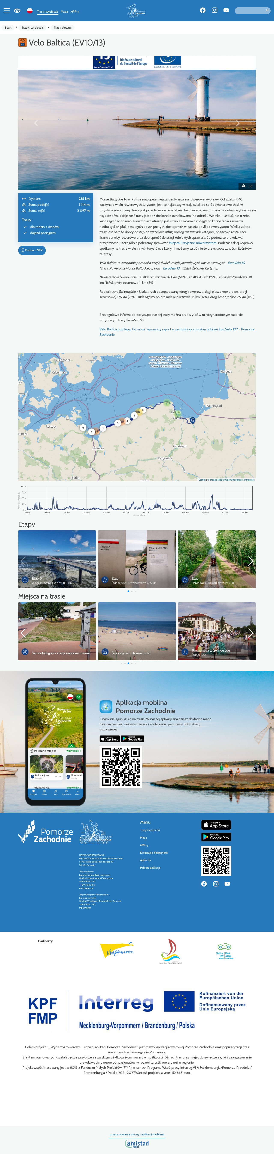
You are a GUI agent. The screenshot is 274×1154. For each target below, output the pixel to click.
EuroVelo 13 (171, 268)
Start (8, 27)
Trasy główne (62, 27)
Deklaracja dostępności (154, 852)
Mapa (64, 11)
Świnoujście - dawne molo (131, 653)
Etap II (196, 578)
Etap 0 (37, 578)
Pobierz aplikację (150, 867)
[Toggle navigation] (6, 10)
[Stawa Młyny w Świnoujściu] (137, 123)
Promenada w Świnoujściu (211, 650)
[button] (36, 123)
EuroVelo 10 (236, 263)
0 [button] (83, 428)
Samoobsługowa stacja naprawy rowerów (62, 653)
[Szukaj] (267, 10)
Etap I (116, 578)
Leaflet (202, 479)
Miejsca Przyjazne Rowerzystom (192, 243)
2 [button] (103, 428)
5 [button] (134, 415)
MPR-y (74, 11)
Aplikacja (145, 860)
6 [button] (143, 410)
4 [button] (127, 421)
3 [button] (118, 423)
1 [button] (91, 432)
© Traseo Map (214, 479)
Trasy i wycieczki (47, 11)
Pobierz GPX (33, 250)
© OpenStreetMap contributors (239, 479)
